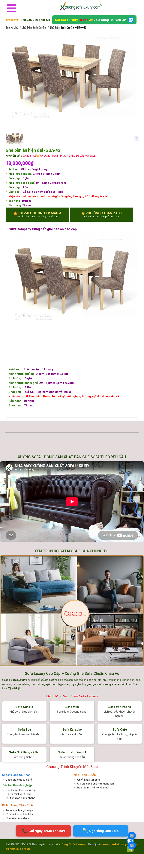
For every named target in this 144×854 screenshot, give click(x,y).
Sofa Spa (24, 729)
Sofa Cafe (119, 729)
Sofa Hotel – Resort (72, 752)
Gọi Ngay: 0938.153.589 (43, 830)
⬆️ (132, 836)
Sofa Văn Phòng (119, 707)
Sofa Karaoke (72, 729)
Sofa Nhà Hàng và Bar (24, 752)
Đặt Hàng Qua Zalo (104, 831)
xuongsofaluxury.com (118, 844)
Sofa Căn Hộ (24, 707)
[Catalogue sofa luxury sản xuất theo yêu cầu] (72, 610)
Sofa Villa (72, 707)
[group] (72, 77)
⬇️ (132, 845)
